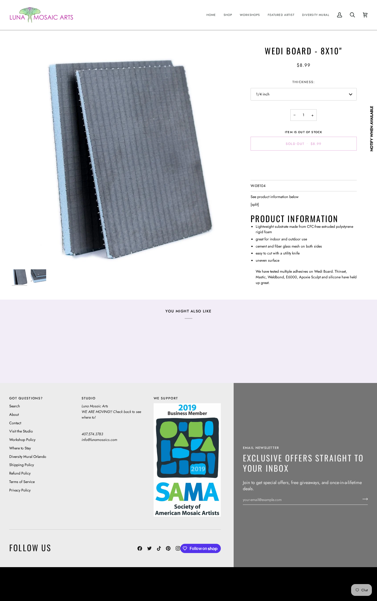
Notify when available (371, 128)
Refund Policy (20, 473)
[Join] (363, 499)
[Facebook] (139, 548)
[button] (228, 15)
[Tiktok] (159, 548)
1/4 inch (263, 94)
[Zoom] (122, 156)
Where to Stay (20, 448)
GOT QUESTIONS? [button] (26, 398)
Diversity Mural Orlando (27, 456)
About (14, 414)
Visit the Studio (21, 431)
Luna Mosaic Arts (100, 580)
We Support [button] (166, 398)
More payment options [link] (303, 175)
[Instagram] (178, 548)
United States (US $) (33, 584)
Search (14, 406)
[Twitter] (149, 548)
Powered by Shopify (348, 587)
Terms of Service (22, 481)
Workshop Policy (22, 439)
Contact (15, 423)
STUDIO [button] (89, 398)
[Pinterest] (168, 548)
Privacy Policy (20, 490)
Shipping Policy (21, 464)
